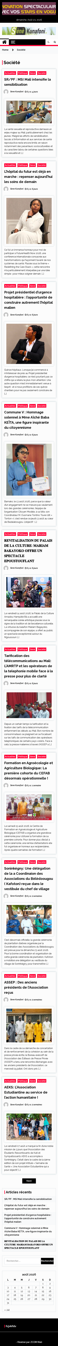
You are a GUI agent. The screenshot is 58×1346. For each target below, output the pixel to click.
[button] (48, 42)
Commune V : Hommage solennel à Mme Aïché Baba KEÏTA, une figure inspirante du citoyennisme (28, 1231)
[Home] (4, 42)
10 (8, 1291)
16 (50, 1291)
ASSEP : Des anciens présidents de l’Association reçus (26, 987)
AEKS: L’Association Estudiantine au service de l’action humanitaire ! (25, 1092)
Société (42, 73)
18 (15, 1295)
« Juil (7, 1310)
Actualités (10, 73)
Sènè (32, 73)
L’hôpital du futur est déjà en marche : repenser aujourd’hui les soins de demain (28, 176)
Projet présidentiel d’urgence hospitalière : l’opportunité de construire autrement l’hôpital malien (28, 1218)
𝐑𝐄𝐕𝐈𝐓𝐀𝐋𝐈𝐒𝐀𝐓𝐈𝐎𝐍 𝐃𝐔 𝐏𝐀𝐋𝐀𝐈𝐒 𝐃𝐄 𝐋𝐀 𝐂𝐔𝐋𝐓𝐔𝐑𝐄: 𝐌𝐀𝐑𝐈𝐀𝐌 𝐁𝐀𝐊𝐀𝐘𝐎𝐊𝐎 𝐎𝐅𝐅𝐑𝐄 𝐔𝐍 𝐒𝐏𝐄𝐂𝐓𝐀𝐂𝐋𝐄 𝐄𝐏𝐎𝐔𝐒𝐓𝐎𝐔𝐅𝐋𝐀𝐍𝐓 (28, 550)
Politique (22, 73)
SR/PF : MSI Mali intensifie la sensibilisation (28, 1199)
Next (29, 1181)
